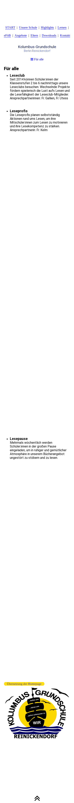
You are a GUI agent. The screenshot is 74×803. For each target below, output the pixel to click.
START (10, 27)
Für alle (38, 59)
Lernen (62, 27)
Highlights (47, 27)
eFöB (7, 35)
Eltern (34, 35)
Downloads (49, 35)
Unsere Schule (28, 27)
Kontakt (65, 35)
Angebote (21, 35)
